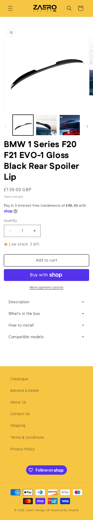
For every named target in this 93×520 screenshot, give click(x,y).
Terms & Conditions (27, 437)
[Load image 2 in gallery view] (46, 125)
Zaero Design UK (38, 510)
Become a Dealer (24, 390)
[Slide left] (5, 126)
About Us (18, 402)
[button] (10, 8)
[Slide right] (87, 126)
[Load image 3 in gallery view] (69, 125)
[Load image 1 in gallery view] (23, 125)
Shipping (18, 425)
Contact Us (20, 414)
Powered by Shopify (65, 510)
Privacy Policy (22, 449)
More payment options (47, 287)
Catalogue (19, 379)
